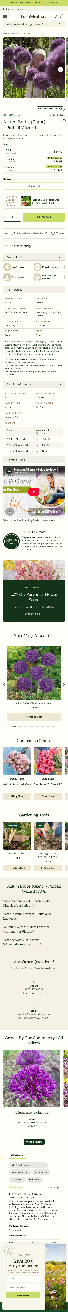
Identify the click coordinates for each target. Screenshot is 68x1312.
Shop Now (17, 796)
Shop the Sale (32, 613)
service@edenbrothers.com (34, 1014)
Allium (27, 33)
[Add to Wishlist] (64, 120)
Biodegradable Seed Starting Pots (48, 855)
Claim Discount (23, 1295)
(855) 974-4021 (34, 989)
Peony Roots (17, 778)
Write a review (34, 1141)
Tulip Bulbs (48, 778)
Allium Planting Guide (26, 520)
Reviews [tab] (17, 1155)
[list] (34, 989)
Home (5, 33)
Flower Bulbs (15, 33)
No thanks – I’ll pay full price (23, 1300)
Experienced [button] (15, 1230)
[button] (5, 16)
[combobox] (34, 24)
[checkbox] (17, 1180)
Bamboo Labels (17, 853)
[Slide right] (60, 69)
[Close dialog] (63, 1246)
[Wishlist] (54, 16)
